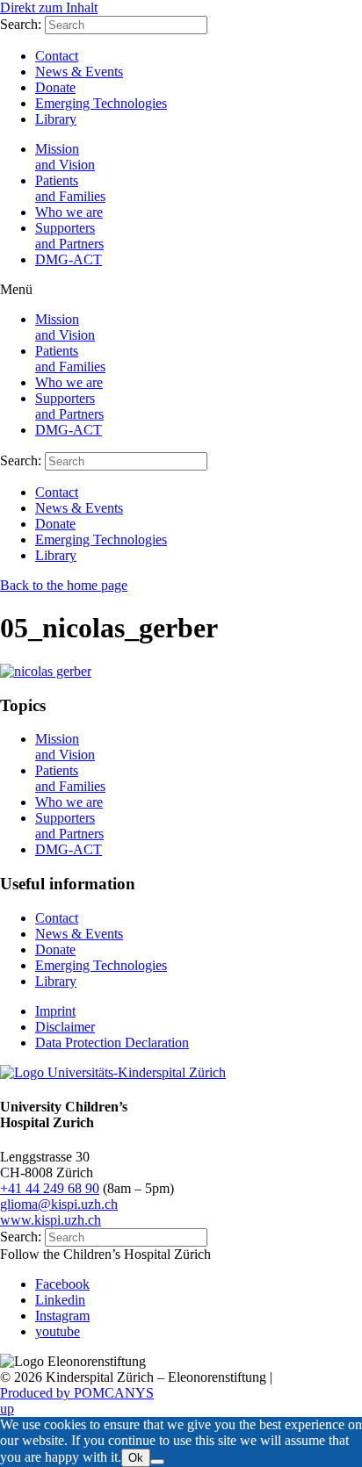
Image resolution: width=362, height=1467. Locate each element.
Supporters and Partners (69, 235)
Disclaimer (65, 1026)
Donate (55, 87)
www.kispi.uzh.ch (50, 1219)
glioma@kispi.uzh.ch (59, 1204)
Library (55, 118)
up (7, 1408)
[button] (181, 290)
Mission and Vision (65, 156)
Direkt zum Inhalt (49, 7)
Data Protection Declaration (112, 1042)
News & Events (79, 71)
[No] (157, 1461)
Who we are (69, 212)
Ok (135, 1457)
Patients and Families (70, 188)
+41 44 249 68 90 (49, 1188)
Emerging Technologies (101, 103)
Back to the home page (63, 585)
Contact (56, 55)
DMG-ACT (68, 259)
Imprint (55, 1010)
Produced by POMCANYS (77, 1392)
